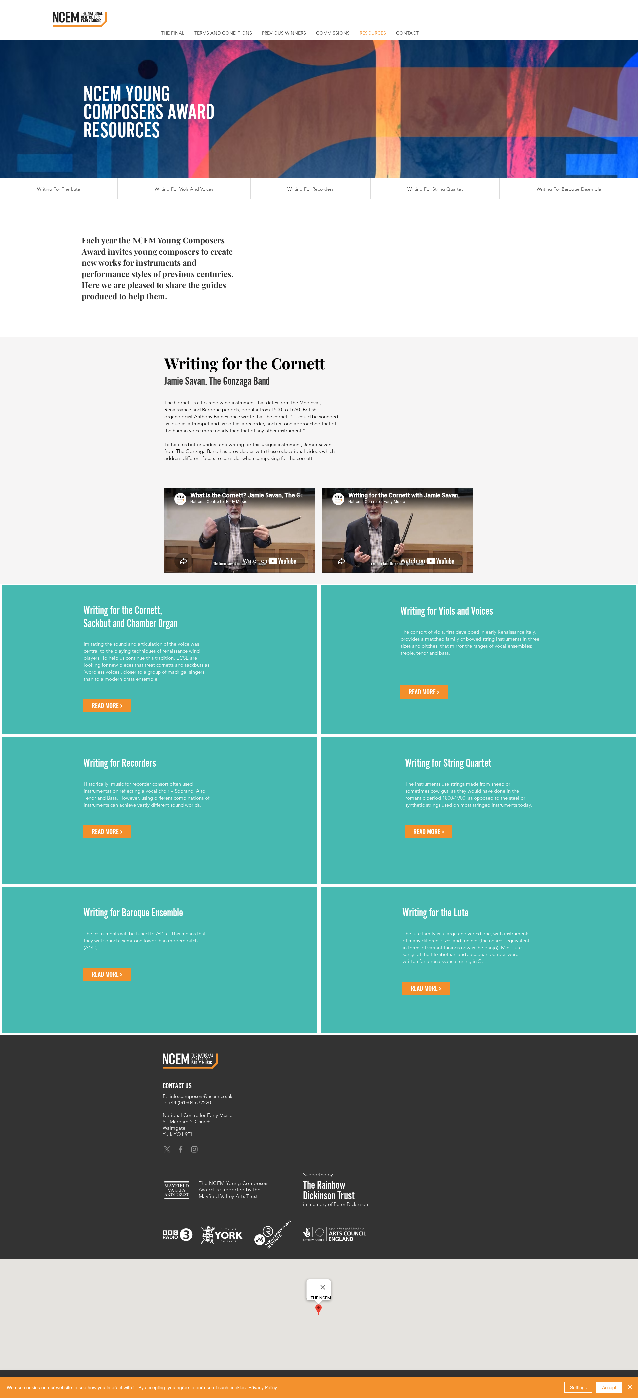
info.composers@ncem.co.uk (201, 1096)
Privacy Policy (262, 1387)
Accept (609, 1387)
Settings (578, 1387)
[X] (167, 1149)
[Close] (630, 1387)
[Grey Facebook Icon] (180, 1149)
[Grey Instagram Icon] (194, 1149)
